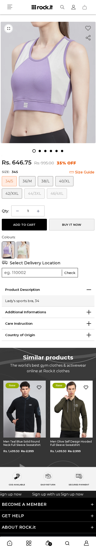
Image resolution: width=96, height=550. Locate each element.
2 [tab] (39, 151)
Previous (6, 420)
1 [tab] (34, 151)
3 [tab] (45, 151)
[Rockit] (42, 7)
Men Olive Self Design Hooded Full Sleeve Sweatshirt (24, 443)
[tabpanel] (48, 82)
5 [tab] (56, 151)
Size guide (84, 172)
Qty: (5, 211)
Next (89, 420)
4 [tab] (51, 151)
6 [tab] (62, 151)
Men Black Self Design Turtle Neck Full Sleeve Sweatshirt (70, 443)
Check (69, 273)
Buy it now (71, 224)
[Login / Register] (73, 7)
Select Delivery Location (35, 263)
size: (10, 172)
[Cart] (84, 7)
